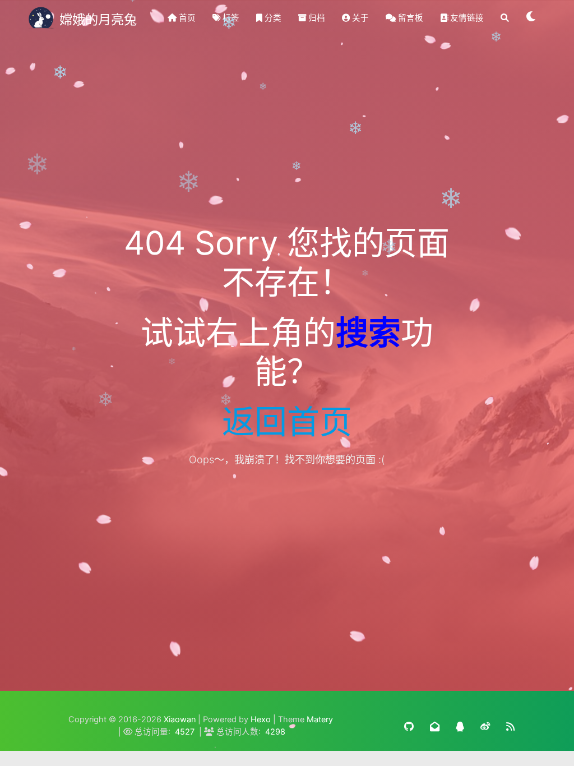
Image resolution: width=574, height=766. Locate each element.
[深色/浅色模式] (531, 18)
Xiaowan (180, 719)
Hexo (261, 719)
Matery (320, 719)
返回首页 (287, 421)
